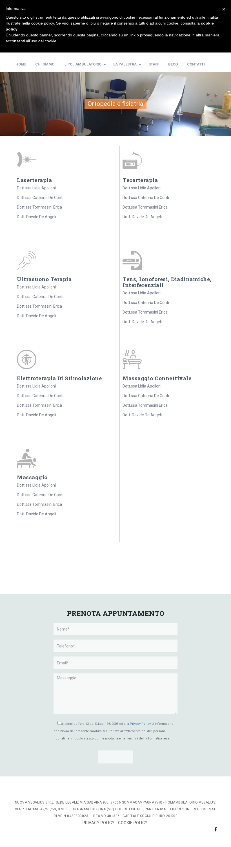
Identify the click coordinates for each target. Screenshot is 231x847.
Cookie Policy (133, 822)
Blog (173, 64)
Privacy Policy (140, 724)
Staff (153, 64)
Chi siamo (44, 64)
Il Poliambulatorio (82, 64)
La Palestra (125, 64)
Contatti (196, 64)
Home (20, 64)
